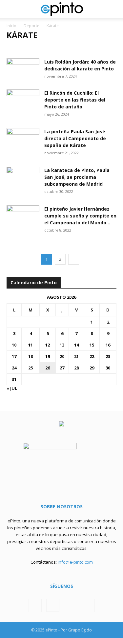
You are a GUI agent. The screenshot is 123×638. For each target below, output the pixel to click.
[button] (11, 9)
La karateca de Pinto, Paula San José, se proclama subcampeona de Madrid (77, 177)
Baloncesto (50, 48)
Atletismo (20, 48)
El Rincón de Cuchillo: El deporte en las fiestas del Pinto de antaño (74, 100)
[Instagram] (52, 605)
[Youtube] (88, 605)
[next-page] (73, 259)
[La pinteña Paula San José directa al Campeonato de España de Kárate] (23, 139)
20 (62, 356)
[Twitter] (70, 605)
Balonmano (82, 48)
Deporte (31, 25)
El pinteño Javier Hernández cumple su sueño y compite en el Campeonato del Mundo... (80, 216)
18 (30, 356)
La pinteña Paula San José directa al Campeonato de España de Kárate (75, 138)
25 (30, 368)
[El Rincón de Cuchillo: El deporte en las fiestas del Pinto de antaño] (23, 100)
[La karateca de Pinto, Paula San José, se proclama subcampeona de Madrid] (23, 178)
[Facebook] (35, 605)
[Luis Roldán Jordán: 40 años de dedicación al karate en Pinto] (23, 69)
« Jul (12, 388)
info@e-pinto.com (75, 562)
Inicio (11, 25)
